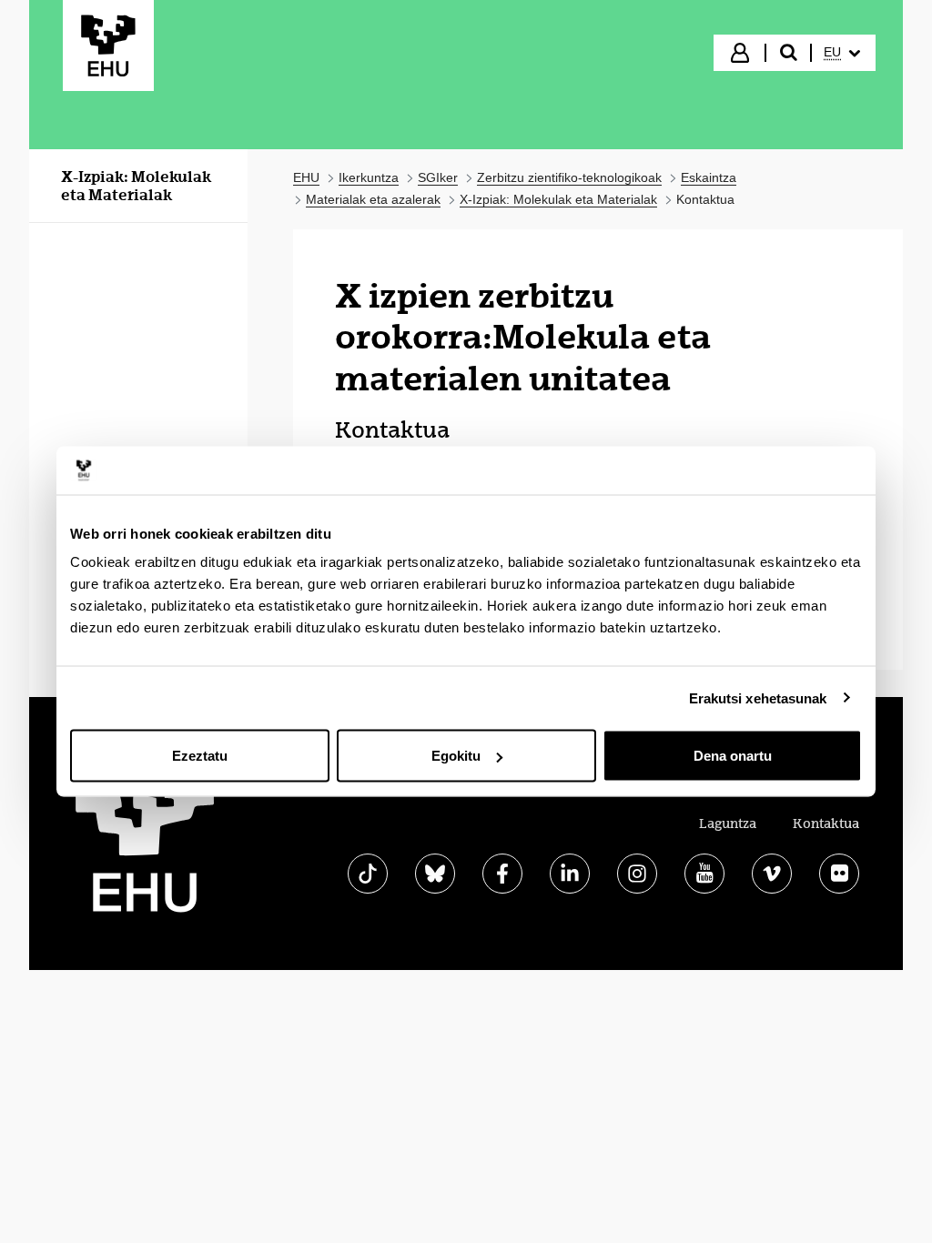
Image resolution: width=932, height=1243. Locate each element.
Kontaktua (826, 823)
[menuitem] (842, 53)
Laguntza (727, 823)
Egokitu (456, 755)
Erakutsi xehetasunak (758, 697)
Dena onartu (733, 755)
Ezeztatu (200, 755)
